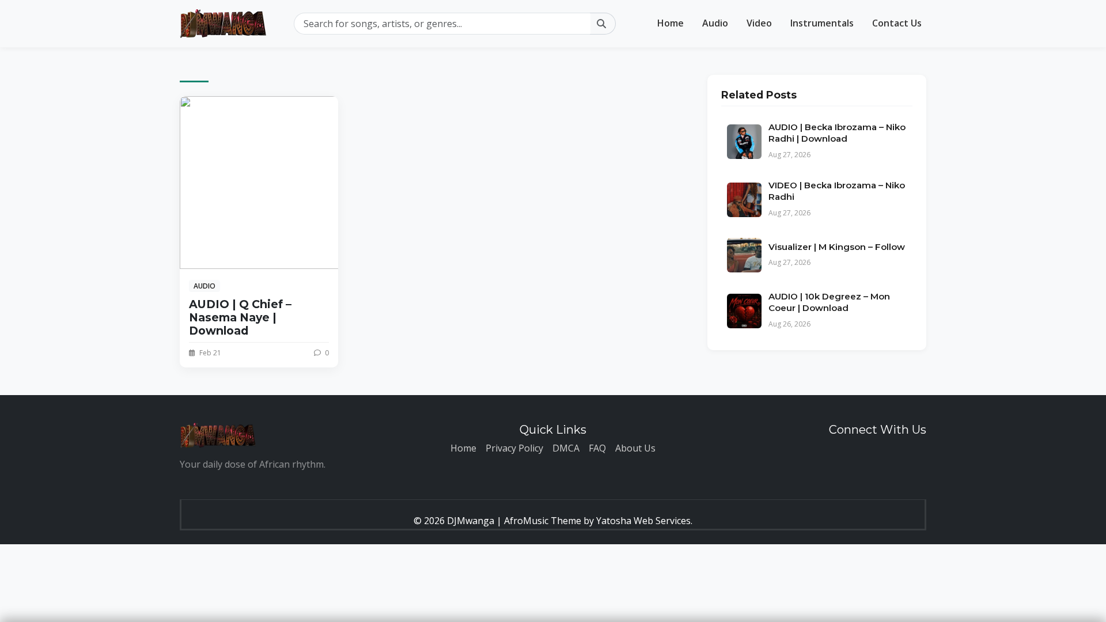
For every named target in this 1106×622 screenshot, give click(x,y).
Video (759, 23)
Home (670, 23)
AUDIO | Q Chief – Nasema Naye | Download (240, 317)
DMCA (565, 448)
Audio (715, 23)
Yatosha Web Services (643, 520)
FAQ (597, 448)
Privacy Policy (514, 448)
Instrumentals (822, 23)
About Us (635, 448)
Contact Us (897, 23)
